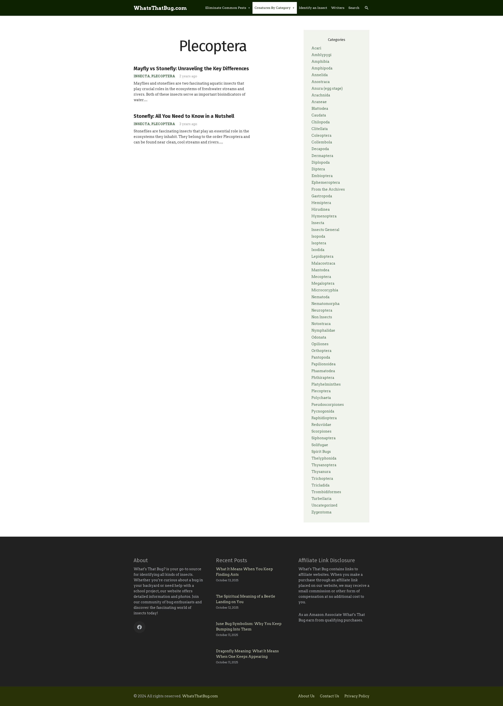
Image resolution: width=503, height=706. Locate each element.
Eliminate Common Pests (225, 8)
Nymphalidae (323, 330)
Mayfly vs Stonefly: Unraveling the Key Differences (191, 69)
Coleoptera (321, 135)
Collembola (321, 142)
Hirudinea (320, 209)
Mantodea (320, 270)
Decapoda (320, 149)
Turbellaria (321, 499)
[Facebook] (139, 627)
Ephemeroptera (325, 182)
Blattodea (319, 108)
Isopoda (318, 236)
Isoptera (318, 243)
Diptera (318, 169)
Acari (316, 48)
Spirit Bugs (321, 451)
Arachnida (320, 95)
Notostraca (321, 324)
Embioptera (322, 176)
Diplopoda (320, 162)
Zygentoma (321, 512)
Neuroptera (321, 310)
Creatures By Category (272, 8)
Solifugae (319, 445)
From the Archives (328, 189)
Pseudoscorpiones (327, 404)
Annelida (319, 75)
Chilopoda (320, 122)
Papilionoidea (323, 364)
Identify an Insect (313, 8)
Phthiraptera (322, 378)
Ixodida (317, 250)
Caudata (318, 115)
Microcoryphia (324, 290)
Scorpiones (321, 431)
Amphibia (320, 61)
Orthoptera (321, 351)
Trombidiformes (326, 492)
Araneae (319, 102)
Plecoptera (163, 76)
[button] (366, 8)
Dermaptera (322, 156)
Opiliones (320, 344)
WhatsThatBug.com (200, 696)
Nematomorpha (325, 304)
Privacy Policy (356, 696)
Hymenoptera (324, 216)
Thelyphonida (323, 458)
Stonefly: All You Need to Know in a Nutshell (184, 116)
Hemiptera (321, 203)
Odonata (318, 337)
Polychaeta (321, 398)
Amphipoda (321, 68)
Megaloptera (322, 283)
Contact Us (329, 696)
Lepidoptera (322, 256)
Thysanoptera (323, 465)
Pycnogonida (322, 411)
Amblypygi (321, 55)
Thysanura (321, 472)
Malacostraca (323, 263)
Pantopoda (320, 357)
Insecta (142, 76)
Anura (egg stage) (327, 88)
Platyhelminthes (326, 384)
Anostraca (320, 82)
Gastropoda (321, 196)
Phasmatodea (323, 371)
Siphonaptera (323, 438)
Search (353, 8)
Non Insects (321, 317)
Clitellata (319, 129)
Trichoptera (322, 478)
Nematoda (320, 297)
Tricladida (320, 485)
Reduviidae (321, 425)
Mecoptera (321, 277)
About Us (306, 696)
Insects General (325, 230)
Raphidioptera (324, 418)
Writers (337, 8)
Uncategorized (324, 505)
